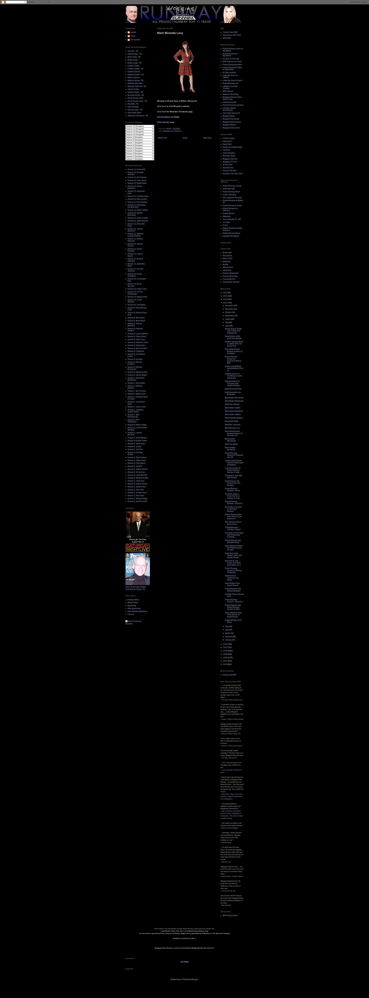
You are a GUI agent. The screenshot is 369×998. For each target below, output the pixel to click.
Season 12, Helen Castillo (138, 218)
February (229, 637)
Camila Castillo (134, 66)
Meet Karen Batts (231, 421)
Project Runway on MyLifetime (230, 55)
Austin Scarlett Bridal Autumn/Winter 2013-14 (234, 368)
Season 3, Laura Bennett (137, 475)
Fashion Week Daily (230, 273)
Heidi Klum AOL (229, 189)
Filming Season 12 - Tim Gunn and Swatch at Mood (233, 383)
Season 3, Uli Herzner (136, 472)
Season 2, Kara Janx (136, 490)
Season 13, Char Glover (137, 180)
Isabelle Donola (134, 72)
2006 (225, 664)
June (227, 326)
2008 (225, 658)
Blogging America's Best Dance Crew (232, 98)
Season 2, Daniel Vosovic (138, 484)
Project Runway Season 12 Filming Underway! (233, 570)
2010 (225, 651)
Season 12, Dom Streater (137, 202)
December (229, 306)
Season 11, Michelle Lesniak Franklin (135, 235)
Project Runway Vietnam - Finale (232, 490)
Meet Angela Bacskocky (234, 398)
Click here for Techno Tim (135, 589)
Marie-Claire (227, 259)
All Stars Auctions (229, 73)
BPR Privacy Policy (230, 916)
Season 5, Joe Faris (135, 449)
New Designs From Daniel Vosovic (232, 584)
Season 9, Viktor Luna (136, 339)
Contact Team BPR (230, 32)
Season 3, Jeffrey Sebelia (138, 469)
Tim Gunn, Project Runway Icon (231, 700)
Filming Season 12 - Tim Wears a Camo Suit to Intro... (233, 376)
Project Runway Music (231, 233)
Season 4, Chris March (136, 463)
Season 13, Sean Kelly (136, 169)
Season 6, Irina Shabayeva (133, 421)
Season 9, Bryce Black (136, 321)
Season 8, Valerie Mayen (137, 375)
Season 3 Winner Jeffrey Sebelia (232, 719)
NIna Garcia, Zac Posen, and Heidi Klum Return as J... (233, 563)
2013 (225, 303)
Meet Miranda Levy (232, 428)
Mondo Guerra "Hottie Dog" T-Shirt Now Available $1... (233, 331)
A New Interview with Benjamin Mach (233, 541)
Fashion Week (133, 600)
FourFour (226, 150)
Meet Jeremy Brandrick (234, 411)
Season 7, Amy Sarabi (136, 383)
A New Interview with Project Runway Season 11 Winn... (233, 607)
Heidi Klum (227, 270)
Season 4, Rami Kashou (137, 457)
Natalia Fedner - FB (135, 92)
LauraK (133, 32)
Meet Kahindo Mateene (234, 418)
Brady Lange (133, 60)
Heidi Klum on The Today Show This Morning (232, 483)
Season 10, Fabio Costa (137, 289)
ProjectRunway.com (230, 83)
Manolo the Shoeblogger (229, 828)
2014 (225, 299)
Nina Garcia (227, 256)
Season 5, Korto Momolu (137, 438)
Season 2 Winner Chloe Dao (230, 733)
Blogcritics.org (226, 862)
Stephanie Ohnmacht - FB (138, 116)
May (227, 626)
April (227, 630)
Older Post (207, 138)
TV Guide (226, 222)
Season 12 (177, 131)
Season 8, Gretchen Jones (138, 342)
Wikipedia (226, 216)
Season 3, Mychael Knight (138, 478)
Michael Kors (228, 267)
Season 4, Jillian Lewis (137, 460)
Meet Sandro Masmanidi (230, 440)
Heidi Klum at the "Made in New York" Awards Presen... (233, 555)
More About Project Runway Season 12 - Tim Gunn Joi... (234, 433)
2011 (225, 647)
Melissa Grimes (134, 78)
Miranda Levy (168, 131)
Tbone (132, 36)
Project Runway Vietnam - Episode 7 (234, 503)
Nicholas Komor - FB (136, 95)
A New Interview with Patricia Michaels (233, 590)
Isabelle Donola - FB (136, 75)
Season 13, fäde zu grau (137, 199)
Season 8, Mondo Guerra (137, 372)
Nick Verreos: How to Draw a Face (233, 523)
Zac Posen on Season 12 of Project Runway (233, 509)
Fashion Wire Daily (230, 276)
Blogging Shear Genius (232, 122)
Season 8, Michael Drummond (135, 368)
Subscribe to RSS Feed (232, 35)
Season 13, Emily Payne (137, 183)
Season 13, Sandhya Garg (138, 196)
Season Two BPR (229, 675)
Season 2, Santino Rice (137, 487)
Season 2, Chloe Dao (136, 481)
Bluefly (225, 264)
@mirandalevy (163, 117)
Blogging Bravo (229, 116)
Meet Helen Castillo (232, 408)
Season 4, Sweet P (135, 466)
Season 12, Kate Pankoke (138, 221)
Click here (161, 106)
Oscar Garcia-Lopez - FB (137, 101)
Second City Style (230, 171)
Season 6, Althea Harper (137, 425)
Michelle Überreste (135, 83)
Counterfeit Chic (229, 279)
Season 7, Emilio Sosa (136, 394)
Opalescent (227, 141)
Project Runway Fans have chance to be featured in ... (233, 516)
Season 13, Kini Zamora (137, 177)
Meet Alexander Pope (233, 389)
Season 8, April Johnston (137, 348)
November (229, 309)
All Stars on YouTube (231, 59)
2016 (225, 293)
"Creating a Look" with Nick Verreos (233, 477)
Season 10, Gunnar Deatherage (135, 293)
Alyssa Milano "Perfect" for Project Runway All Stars (234, 548)
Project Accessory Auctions (233, 105)
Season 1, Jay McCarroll (137, 493)
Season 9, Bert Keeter (136, 318)
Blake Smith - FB (134, 57)
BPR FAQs (227, 38)
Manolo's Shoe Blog (230, 94)
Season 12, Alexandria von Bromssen (136, 206)
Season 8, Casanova (136, 351)
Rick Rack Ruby (229, 156)
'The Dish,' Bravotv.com (229, 758)
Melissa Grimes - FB (135, 80)
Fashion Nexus (229, 138)
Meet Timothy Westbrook (230, 449)
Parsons (131, 614)
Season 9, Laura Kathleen (138, 334)
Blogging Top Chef (230, 159)
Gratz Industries (229, 153)
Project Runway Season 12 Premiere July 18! (234, 455)
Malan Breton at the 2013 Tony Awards (233, 337)
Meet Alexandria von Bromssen (233, 393)
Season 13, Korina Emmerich (135, 187)
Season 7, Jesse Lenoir (137, 407)
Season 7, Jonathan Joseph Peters (135, 411)
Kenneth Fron (228, 168)
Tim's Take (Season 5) (231, 113)
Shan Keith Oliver (134, 113)
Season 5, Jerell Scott (136, 444)
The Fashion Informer (231, 282)
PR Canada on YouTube (232, 198)
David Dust (227, 144)
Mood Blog (132, 606)
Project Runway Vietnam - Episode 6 (234, 601)
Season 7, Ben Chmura (137, 391)
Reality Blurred (228, 213)
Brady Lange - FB (134, 63)
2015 (225, 296)
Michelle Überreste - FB (137, 86)
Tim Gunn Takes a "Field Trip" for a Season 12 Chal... (233, 496)
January (228, 640)
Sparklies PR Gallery (231, 236)
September (229, 316)
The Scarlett (135, 40)
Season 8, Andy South (136, 345)
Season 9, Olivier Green (137, 337)
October (228, 312)
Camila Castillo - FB (135, 69)
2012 (225, 644)
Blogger (195, 979)
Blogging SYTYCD (230, 162)
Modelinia (226, 262)
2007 (225, 661)
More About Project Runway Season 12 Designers (233, 351)
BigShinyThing (226, 842)
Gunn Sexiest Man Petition (135, 587)
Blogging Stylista (229, 125)
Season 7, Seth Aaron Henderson (136, 379)
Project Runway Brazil (231, 192)
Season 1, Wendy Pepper (138, 498)
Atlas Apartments (134, 608)
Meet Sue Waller (231, 444)
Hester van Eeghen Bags (232, 147)
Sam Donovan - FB (135, 110)
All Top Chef (227, 165)
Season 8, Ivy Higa (135, 359)
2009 (225, 654)
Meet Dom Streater (232, 404)
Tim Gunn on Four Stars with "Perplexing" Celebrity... (234, 535)
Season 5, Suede (134, 447)
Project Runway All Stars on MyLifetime (232, 69)
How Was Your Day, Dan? (233, 174)
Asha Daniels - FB (135, 54)
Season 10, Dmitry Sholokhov (135, 275)
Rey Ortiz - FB (133, 104)
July (227, 322)
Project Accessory (230, 102)
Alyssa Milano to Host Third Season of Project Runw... (233, 615)
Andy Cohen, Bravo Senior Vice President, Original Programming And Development (231, 796)
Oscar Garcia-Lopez (135, 98)
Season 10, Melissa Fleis (137, 297)
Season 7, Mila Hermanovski (133, 416)
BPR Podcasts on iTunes (232, 62)
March (227, 633)
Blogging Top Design (231, 119)
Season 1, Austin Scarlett (137, 501)
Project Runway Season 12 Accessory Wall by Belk (233, 360)
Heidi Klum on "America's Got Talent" (231, 578)
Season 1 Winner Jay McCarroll (231, 746)
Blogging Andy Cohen (231, 128)
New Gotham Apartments (137, 611)
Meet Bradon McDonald (234, 401)
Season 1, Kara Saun (136, 496)
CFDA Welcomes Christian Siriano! (233, 528)
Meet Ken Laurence (232, 425)
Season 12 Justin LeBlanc (138, 210)
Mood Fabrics (133, 603)
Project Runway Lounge (232, 186)
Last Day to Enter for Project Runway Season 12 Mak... (233, 470)
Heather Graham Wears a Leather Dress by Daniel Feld (234, 344)
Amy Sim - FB (133, 51)
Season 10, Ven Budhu (137, 305)
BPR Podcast (228, 91)
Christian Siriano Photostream (229, 109)
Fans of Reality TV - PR (232, 219)
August (228, 319)
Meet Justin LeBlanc (233, 414)
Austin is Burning (229, 195)
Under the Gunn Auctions (232, 80)
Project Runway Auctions (232, 65)
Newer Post (162, 138)
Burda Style (227, 253)
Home (185, 138)
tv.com (225, 225)
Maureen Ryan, (232, 876)
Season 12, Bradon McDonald (135, 214)
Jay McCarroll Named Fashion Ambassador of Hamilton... (234, 463)
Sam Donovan (133, 107)
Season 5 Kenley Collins (137, 441)
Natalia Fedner (133, 89)
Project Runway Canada (232, 206)
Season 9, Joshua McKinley (135, 325)
